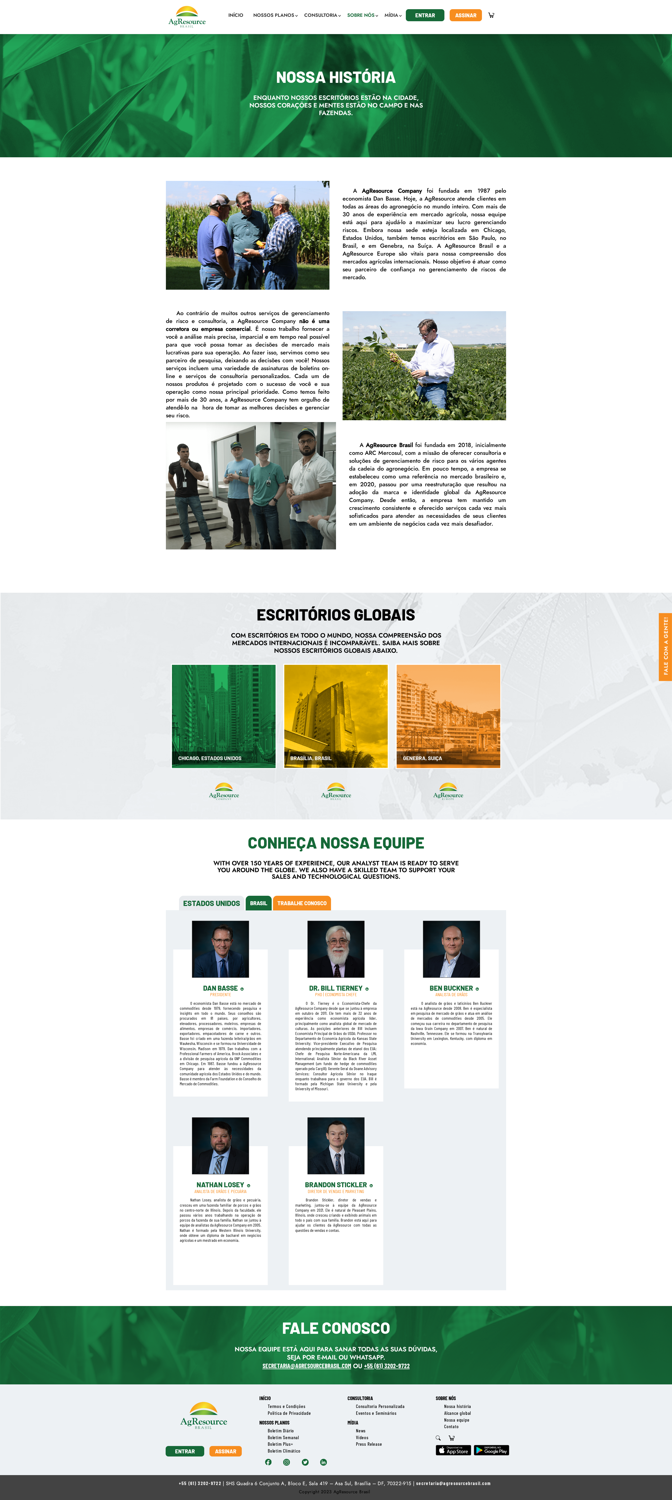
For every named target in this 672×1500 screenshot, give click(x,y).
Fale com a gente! (666, 646)
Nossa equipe (457, 1420)
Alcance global (457, 1413)
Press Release (369, 1444)
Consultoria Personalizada (380, 1406)
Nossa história (457, 1406)
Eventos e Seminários (376, 1413)
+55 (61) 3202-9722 (387, 1365)
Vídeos (362, 1437)
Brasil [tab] (258, 903)
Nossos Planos (274, 1422)
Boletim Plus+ (280, 1444)
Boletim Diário (281, 1430)
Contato (451, 1426)
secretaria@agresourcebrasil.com (453, 1483)
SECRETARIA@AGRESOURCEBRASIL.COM (306, 1365)
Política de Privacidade (289, 1413)
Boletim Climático (284, 1451)
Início (265, 1398)
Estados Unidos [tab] (211, 903)
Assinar (465, 15)
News (361, 1430)
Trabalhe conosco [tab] (302, 903)
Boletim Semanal (283, 1437)
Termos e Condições (286, 1406)
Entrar (425, 15)
